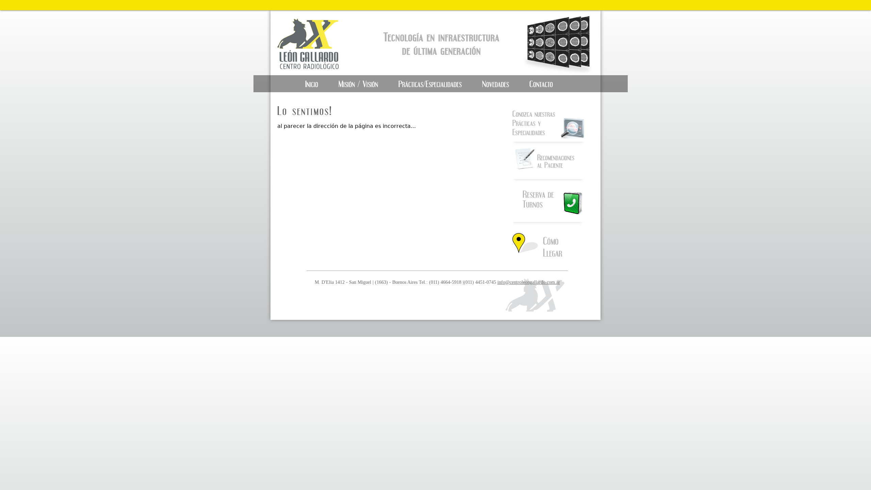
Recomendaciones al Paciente (555, 161)
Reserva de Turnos (538, 199)
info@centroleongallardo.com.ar (528, 282)
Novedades (495, 83)
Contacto (541, 83)
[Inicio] (314, 42)
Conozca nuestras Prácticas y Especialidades (533, 123)
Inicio (311, 83)
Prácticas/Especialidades (430, 83)
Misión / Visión (358, 83)
